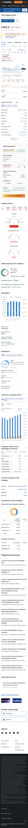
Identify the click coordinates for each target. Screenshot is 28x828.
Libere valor (22, 87)
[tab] (8, 208)
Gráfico (10, 42)
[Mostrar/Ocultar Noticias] (10, 50)
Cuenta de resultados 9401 (11, 395)
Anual (2, 403)
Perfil (8, 46)
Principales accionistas (16, 46)
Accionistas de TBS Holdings (11, 500)
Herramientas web (19, 750)
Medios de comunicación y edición (17, 486)
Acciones (3, 5)
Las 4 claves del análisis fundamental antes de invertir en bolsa (14, 684)
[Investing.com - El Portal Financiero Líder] (8, 2)
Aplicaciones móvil (19, 743)
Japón (25, 495)
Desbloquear (18, 471)
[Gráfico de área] (5, 50)
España (23, 5)
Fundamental (18, 42)
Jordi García (7, 687)
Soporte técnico (5, 747)
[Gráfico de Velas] (3, 50)
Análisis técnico (7, 203)
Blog (16, 740)
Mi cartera (17, 747)
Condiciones (4, 808)
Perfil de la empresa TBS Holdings (10, 479)
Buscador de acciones (14, 5)
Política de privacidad (6, 813)
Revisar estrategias (9, 37)
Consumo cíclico (22, 489)
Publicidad (3, 743)
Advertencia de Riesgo (6, 818)
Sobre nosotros (5, 740)
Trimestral (8, 403)
